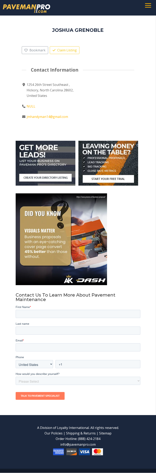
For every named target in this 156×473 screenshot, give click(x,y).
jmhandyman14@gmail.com (47, 116)
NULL (31, 106)
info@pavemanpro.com (78, 444)
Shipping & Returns (81, 433)
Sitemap (105, 433)
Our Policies (53, 433)
